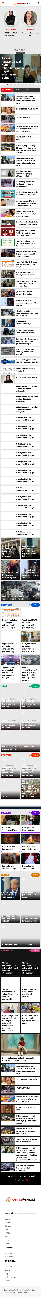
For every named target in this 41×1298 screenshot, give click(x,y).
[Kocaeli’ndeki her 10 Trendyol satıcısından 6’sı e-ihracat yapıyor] (8, 267)
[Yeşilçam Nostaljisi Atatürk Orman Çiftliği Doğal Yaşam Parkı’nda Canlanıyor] (8, 206)
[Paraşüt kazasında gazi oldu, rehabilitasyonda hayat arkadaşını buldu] (8, 286)
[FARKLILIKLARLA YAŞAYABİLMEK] (8, 382)
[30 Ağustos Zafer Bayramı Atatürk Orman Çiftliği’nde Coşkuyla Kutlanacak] (8, 235)
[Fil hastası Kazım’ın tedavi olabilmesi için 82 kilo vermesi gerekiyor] (30, 1008)
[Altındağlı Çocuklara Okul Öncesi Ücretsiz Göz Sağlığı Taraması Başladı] (8, 216)
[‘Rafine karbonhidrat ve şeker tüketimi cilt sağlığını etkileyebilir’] (8, 391)
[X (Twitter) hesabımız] (19, 1180)
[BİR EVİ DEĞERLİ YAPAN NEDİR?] (8, 114)
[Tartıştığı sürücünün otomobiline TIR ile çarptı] (8, 422)
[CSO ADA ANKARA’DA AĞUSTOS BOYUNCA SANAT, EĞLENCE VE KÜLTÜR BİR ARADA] (8, 131)
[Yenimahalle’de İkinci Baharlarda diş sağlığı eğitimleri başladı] (8, 176)
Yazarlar (7, 1219)
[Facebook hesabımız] (15, 1180)
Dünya (7, 1240)
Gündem (8, 1223)
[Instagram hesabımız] (23, 1180)
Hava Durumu (9, 1257)
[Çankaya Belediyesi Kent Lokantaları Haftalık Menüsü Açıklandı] (8, 246)
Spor (6, 1229)
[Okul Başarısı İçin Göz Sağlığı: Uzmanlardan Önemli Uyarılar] (8, 227)
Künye (7, 1243)
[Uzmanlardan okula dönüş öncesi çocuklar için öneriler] (30, 982)
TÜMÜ (20, 53)
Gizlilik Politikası (11, 1277)
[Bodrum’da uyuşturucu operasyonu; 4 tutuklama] (8, 277)
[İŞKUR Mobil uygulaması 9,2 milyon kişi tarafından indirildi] (8, 365)
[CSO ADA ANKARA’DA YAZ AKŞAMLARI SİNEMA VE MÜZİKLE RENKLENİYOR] (8, 1134)
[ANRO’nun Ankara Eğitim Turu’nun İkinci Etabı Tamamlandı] (8, 1170)
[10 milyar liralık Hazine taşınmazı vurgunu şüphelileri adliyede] (8, 305)
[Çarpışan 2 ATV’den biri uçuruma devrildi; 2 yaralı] (8, 297)
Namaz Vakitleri (10, 1253)
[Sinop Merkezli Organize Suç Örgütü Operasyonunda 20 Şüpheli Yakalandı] (8, 256)
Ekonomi (8, 1226)
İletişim (7, 1281)
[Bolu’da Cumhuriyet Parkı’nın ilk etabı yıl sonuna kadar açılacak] (8, 354)
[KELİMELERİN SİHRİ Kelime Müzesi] (8, 142)
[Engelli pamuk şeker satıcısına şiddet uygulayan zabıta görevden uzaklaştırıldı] (8, 344)
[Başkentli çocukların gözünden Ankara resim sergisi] (8, 1144)
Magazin (7, 1236)
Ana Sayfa (8, 1267)
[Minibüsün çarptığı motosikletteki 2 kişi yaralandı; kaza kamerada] (8, 316)
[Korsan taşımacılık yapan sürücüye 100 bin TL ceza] (8, 335)
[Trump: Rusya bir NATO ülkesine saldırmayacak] (8, 326)
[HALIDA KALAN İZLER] (8, 122)
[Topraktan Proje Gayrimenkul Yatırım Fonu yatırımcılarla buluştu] (10, 660)
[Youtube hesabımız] (27, 1180)
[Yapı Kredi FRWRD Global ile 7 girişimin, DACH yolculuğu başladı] (30, 612)
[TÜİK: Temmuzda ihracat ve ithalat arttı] (8, 373)
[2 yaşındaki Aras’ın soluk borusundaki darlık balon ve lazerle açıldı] (20, 1045)
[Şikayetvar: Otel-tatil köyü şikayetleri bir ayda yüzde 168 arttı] (30, 636)
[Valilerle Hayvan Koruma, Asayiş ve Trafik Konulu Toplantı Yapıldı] (8, 187)
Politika (7, 1233)
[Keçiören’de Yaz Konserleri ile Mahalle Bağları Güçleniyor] (8, 197)
